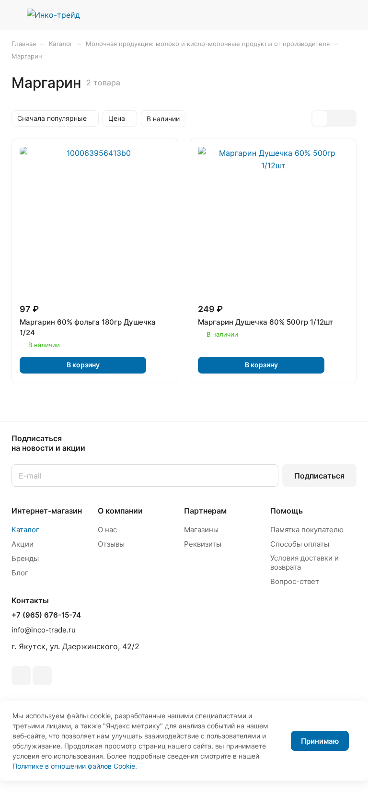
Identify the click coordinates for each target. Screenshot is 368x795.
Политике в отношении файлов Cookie (73, 766)
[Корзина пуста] (350, 15)
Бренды (25, 558)
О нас (107, 529)
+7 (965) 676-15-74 (46, 615)
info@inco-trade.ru (44, 629)
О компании (120, 510)
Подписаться (319, 475)
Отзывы (111, 544)
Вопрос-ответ (294, 581)
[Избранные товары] (325, 15)
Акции (23, 544)
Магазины (201, 529)
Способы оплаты (299, 544)
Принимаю (320, 741)
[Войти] (301, 15)
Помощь (286, 510)
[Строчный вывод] (334, 118)
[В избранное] (160, 365)
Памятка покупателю (307, 529)
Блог (20, 572)
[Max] (42, 675)
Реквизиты (202, 544)
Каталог (25, 529)
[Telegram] (21, 675)
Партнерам (205, 510)
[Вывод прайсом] (348, 118)
